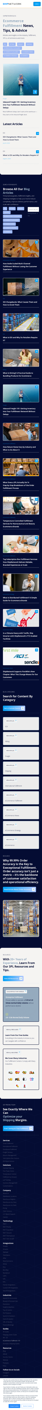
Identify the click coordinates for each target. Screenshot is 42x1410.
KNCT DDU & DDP (8, 1239)
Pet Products (7, 1313)
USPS (4, 1276)
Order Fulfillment (8, 1143)
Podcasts (6, 1363)
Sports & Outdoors (9, 1316)
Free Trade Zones (8, 1171)
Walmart (5, 1252)
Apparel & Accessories (10, 1298)
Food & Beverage (8, 1325)
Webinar (5, 1360)
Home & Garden (8, 1319)
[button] (37, 4)
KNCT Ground (7, 1233)
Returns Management (9, 1155)
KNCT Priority (7, 1227)
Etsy (4, 1267)
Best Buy (5, 1270)
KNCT (4, 1224)
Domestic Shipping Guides (11, 1344)
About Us (6, 1193)
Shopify (5, 1246)
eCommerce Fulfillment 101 (11, 1341)
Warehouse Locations (10, 1196)
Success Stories (8, 1357)
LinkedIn (5, 1376)
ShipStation (6, 1255)
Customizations (8, 1186)
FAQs (4, 1366)
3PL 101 (5, 1338)
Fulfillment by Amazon (10, 1177)
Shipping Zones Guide (10, 1335)
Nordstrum (6, 1273)
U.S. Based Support (9, 1214)
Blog (4, 1351)
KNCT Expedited (8, 1230)
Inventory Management (10, 1183)
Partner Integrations (9, 1285)
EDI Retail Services (8, 1161)
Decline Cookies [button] (27, 1406)
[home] (11, 4)
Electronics (6, 1304)
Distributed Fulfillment (10, 1149)
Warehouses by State (9, 1205)
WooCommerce (8, 1261)
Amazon (5, 1249)
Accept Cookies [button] (14, 1406)
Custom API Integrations (10, 1288)
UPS (4, 1279)
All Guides (6, 1332)
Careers (5, 1217)
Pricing (5, 1208)
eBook (5, 1354)
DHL (4, 1282)
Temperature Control (9, 1174)
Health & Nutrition (8, 1307)
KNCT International (9, 1236)
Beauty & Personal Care (10, 1301)
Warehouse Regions (9, 1199)
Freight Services (8, 1152)
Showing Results (32, 213)
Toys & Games (7, 1310)
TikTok (5, 1264)
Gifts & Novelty (7, 1322)
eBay (4, 1258)
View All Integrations (9, 1291)
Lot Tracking (6, 1180)
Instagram (6, 1373)
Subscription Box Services (11, 1158)
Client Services (7, 1211)
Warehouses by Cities (9, 1202)
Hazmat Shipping (8, 1168)
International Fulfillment (10, 1146)
